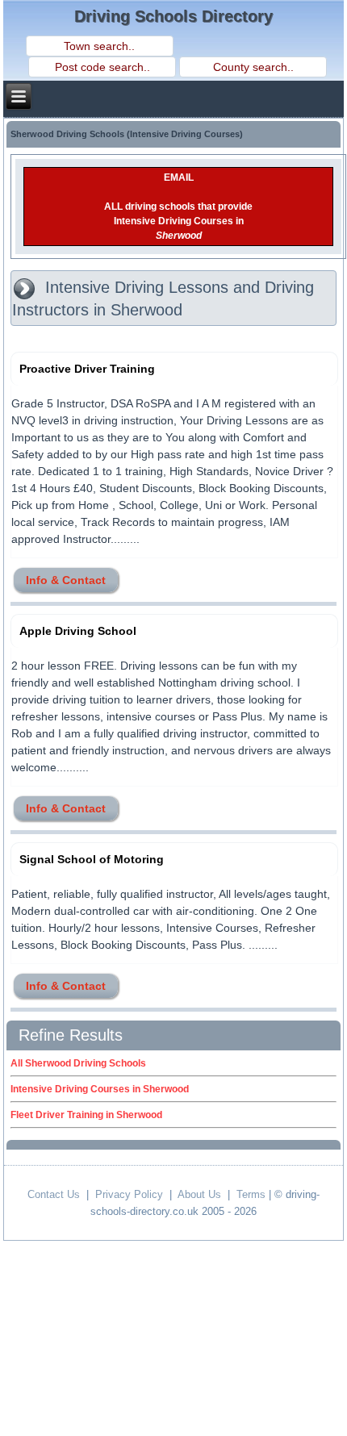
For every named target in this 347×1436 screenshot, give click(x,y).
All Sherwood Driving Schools (78, 1063)
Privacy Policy (129, 1194)
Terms (250, 1194)
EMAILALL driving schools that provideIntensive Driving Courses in (178, 206)
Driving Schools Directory (173, 16)
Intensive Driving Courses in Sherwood (99, 1089)
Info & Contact (66, 580)
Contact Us (53, 1194)
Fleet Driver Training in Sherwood (86, 1115)
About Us (199, 1194)
